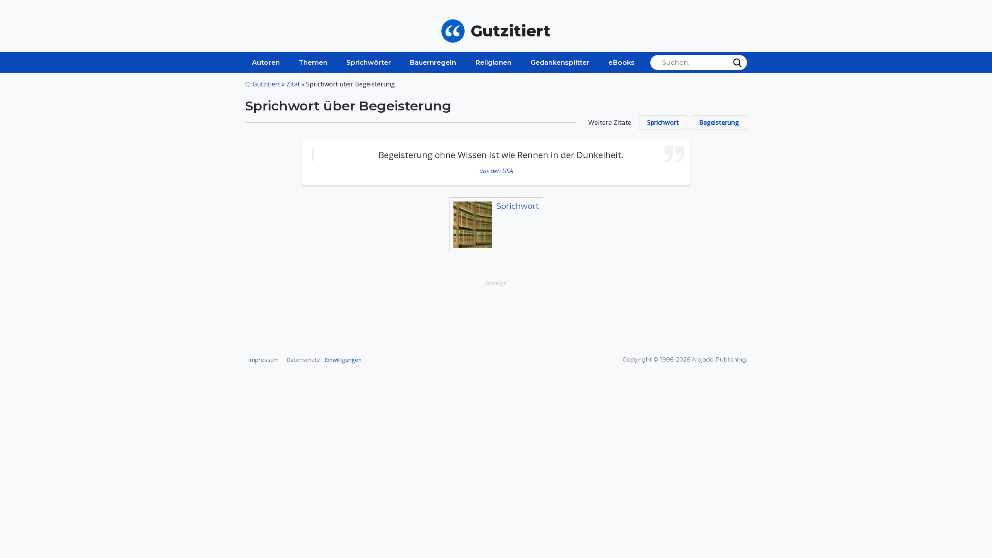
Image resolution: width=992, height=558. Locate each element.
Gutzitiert (266, 84)
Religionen (493, 62)
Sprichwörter (368, 62)
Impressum (263, 359)
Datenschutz (303, 359)
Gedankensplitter (559, 62)
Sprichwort (663, 122)
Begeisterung (719, 122)
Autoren (266, 62)
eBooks (621, 62)
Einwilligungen (343, 359)
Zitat (293, 84)
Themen (313, 62)
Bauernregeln (433, 62)
